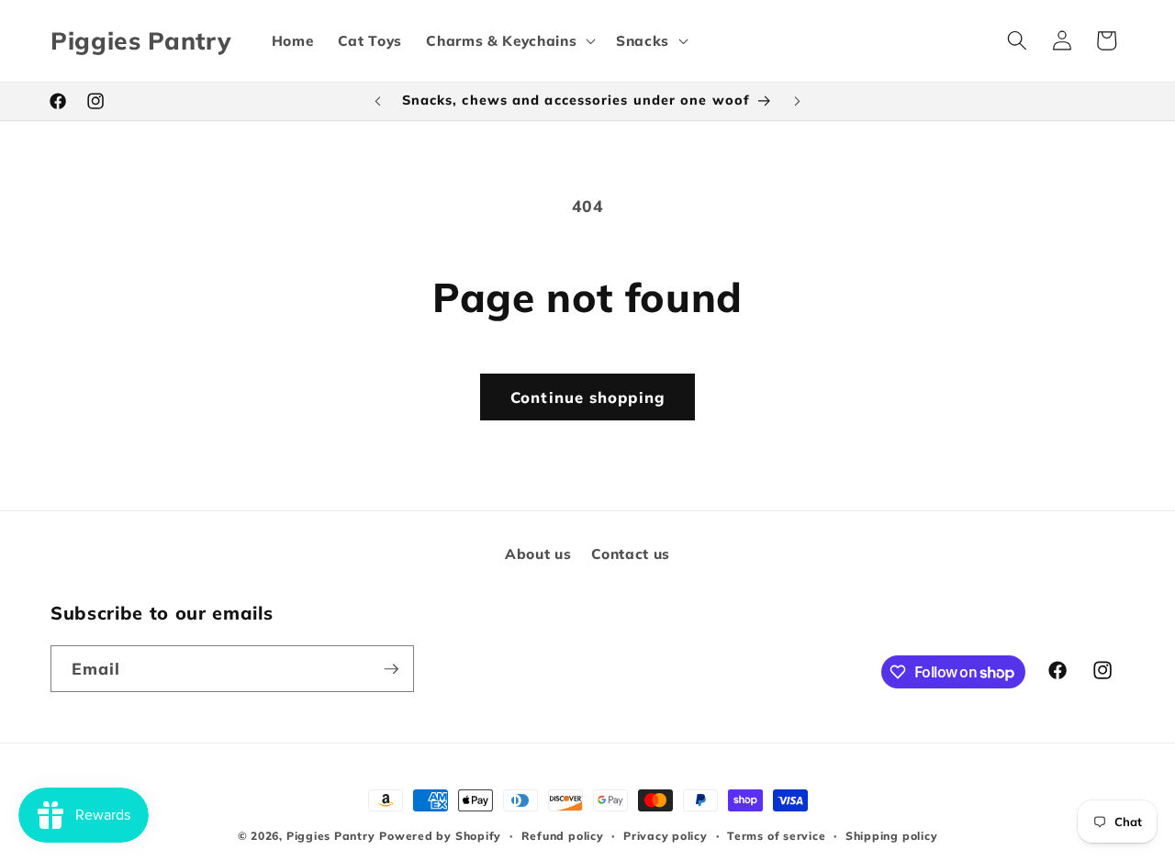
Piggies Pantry (330, 836)
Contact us (630, 553)
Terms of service (776, 836)
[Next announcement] (798, 101)
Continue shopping (587, 397)
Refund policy (562, 836)
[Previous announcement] (378, 101)
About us (538, 553)
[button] (509, 40)
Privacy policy (665, 836)
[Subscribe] (391, 669)
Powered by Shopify (440, 836)
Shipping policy (891, 836)
